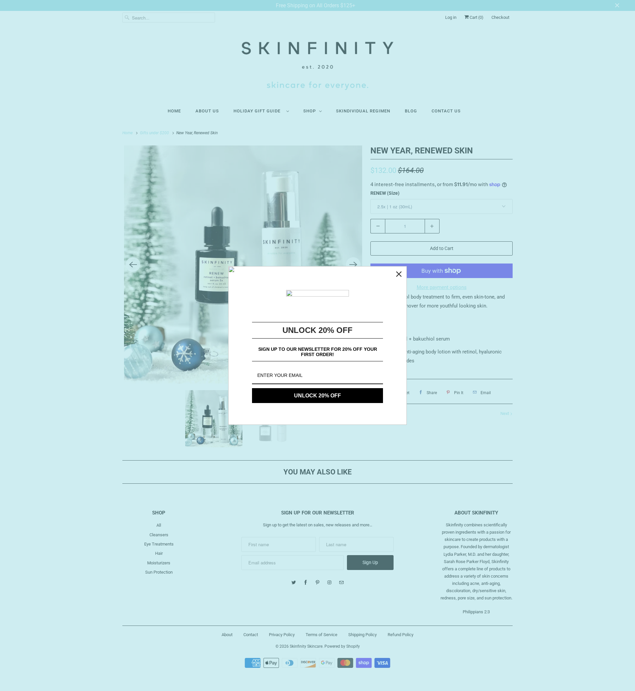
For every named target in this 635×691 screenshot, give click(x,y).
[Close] (399, 274)
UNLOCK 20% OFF (317, 395)
